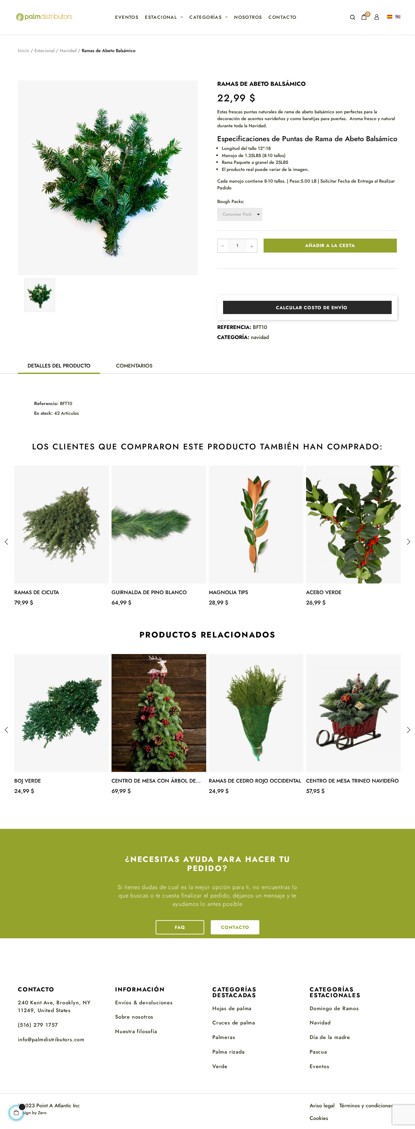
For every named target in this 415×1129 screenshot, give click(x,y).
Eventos (319, 1066)
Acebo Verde (323, 592)
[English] (398, 17)
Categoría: (233, 337)
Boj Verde (27, 781)
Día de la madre (330, 1037)
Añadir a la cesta (330, 245)
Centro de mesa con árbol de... (156, 781)
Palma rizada (228, 1052)
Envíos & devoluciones (144, 1002)
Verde (220, 1066)
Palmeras (223, 1037)
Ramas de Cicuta (36, 592)
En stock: (43, 413)
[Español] (390, 17)
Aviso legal (322, 1105)
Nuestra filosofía (136, 1031)
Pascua (318, 1052)
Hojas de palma (232, 1008)
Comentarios (134, 365)
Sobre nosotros (134, 1017)
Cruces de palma (233, 1022)
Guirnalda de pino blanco (149, 592)
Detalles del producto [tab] (59, 365)
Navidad (320, 1022)
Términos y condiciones (366, 1105)
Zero (42, 1113)
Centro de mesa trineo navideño (352, 781)
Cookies (319, 1118)
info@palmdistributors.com (51, 1039)
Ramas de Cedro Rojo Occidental (255, 781)
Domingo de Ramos (334, 1008)
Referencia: (234, 327)
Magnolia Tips (228, 592)
